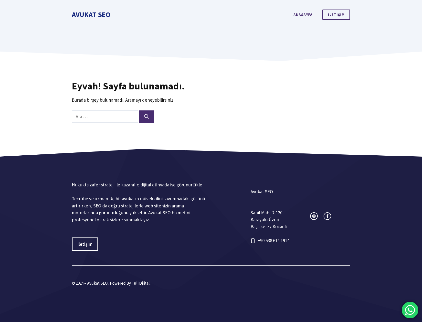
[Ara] (146, 116)
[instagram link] (314, 216)
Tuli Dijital (141, 283)
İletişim (85, 244)
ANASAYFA (303, 14)
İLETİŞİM (336, 14)
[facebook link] (327, 216)
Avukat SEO (91, 14)
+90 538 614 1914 (273, 240)
